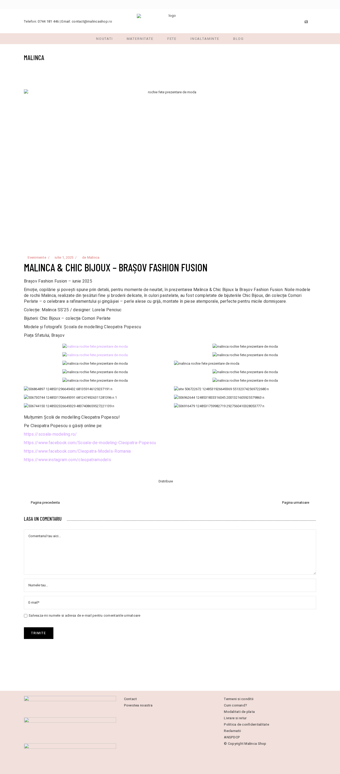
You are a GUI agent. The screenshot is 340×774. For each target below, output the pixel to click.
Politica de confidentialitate (246, 724)
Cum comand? (235, 705)
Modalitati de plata (239, 711)
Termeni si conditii (238, 698)
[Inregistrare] (314, 20)
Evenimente (37, 257)
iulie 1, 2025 (64, 257)
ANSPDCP (232, 737)
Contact (130, 698)
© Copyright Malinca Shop (245, 743)
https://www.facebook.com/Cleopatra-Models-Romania (77, 451)
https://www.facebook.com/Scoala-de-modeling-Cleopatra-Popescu (90, 443)
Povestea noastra (138, 705)
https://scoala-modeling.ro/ (50, 434)
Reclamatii (232, 730)
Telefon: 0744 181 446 (41, 21)
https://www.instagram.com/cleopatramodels (67, 460)
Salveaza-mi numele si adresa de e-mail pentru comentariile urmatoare (85, 615)
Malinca (93, 257)
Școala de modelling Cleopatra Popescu (102, 327)
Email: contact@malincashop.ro (86, 21)
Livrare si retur (235, 718)
